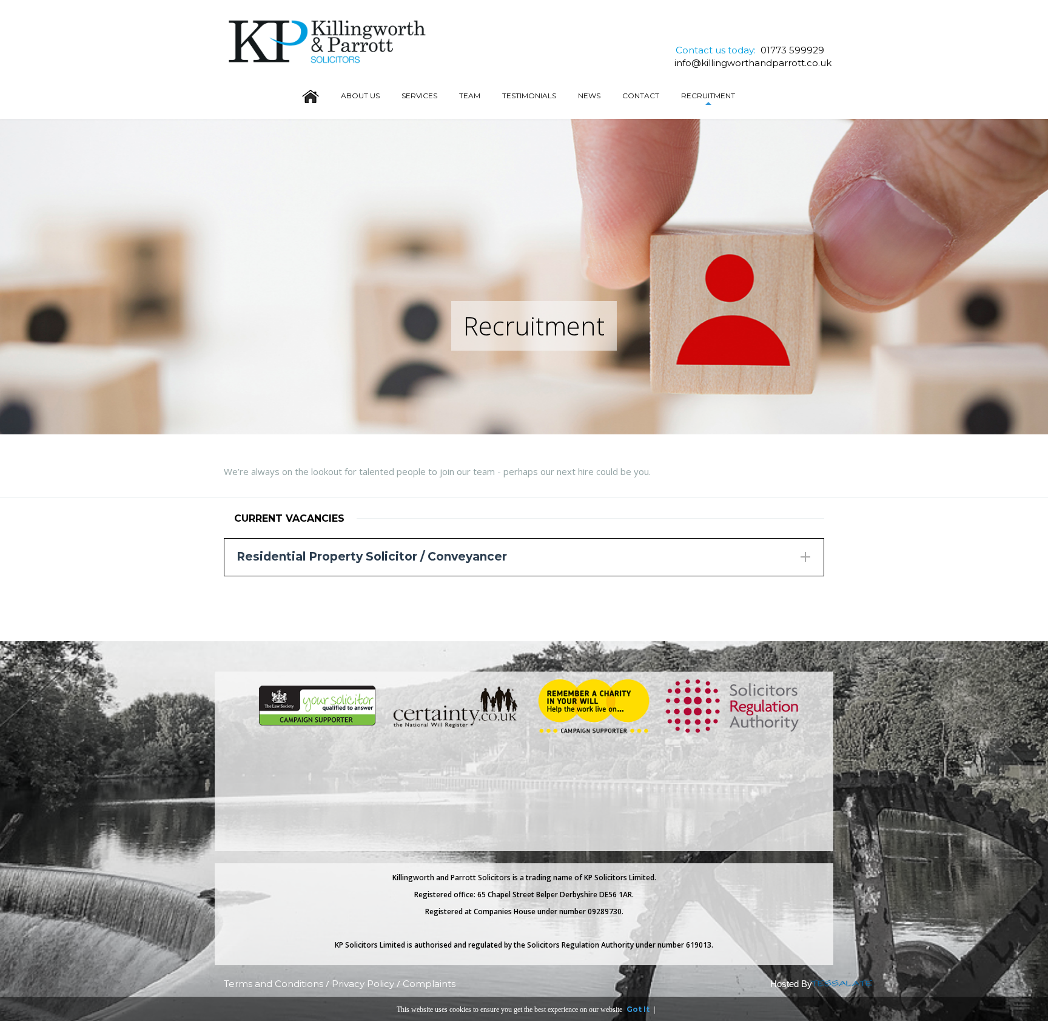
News (589, 95)
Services (419, 95)
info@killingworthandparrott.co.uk (752, 63)
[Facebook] (752, 30)
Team (469, 95)
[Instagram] (770, 30)
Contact (640, 95)
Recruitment (708, 95)
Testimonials (529, 95)
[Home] (310, 94)
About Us (360, 95)
